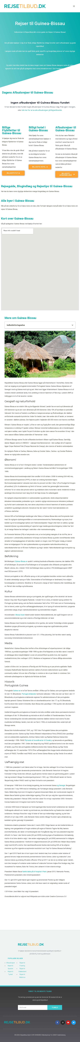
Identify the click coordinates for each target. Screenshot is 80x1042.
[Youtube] (68, 1022)
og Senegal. (61, 785)
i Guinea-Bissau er (21, 561)
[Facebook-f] (57, 1022)
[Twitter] (73, 1022)
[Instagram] (63, 1022)
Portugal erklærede (29, 694)
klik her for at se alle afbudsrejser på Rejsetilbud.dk (42, 110)
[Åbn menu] (74, 6)
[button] (72, 325)
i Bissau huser (20, 615)
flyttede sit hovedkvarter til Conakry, (38, 740)
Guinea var (17, 691)
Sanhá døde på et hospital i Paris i (34, 872)
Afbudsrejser (10, 963)
